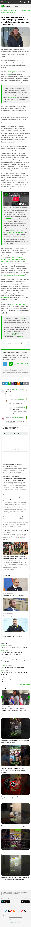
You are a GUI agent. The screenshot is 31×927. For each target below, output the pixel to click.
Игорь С (15, 389)
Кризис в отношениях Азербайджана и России (14, 275)
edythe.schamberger (17, 417)
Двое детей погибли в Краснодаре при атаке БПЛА (15, 531)
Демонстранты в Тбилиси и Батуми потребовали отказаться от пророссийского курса (15, 710)
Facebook (6, 333)
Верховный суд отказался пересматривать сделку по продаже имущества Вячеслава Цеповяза (14, 478)
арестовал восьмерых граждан (14, 232)
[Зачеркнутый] (14, 433)
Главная (3, 12)
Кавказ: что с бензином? (10, 10)
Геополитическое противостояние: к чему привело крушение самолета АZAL (13, 259)
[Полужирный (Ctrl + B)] (4, 433)
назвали (8, 218)
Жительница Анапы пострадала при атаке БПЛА (14, 681)
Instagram (12, 333)
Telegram (19, 325)
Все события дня (25, 684)
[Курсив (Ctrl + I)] (8, 433)
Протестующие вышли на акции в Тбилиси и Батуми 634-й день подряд (15, 558)
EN (5, 1)
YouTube (21, 336)
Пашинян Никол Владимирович (13, 595)
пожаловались (12, 97)
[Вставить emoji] (18, 433)
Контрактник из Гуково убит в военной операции (14, 673)
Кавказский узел (12, 71)
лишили (7, 74)
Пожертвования (26, 898)
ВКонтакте (19, 333)
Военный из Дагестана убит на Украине (14, 647)
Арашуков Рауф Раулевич (11, 616)
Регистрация (16, 449)
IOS (26, 318)
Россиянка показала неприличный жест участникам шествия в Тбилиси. (14, 853)
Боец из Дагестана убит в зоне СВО (12, 667)
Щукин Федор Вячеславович (12, 636)
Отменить (16, 454)
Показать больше (15, 884)
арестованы (12, 230)
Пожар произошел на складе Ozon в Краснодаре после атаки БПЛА (14, 518)
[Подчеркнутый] (11, 433)
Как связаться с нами (13, 898)
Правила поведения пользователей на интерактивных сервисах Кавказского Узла (15, 916)
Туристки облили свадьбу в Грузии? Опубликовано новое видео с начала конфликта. (13, 770)
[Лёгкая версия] (8, 2)
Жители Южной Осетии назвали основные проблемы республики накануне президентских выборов (14, 497)
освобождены (5, 297)
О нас (2, 898)
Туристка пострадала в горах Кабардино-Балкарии (12, 465)
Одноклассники (8, 335)
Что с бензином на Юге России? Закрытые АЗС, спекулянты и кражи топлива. (15, 879)
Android (22, 318)
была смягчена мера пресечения (19, 304)
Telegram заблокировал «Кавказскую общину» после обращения (13, 798)
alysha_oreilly (20, 399)
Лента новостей (11, 12)
